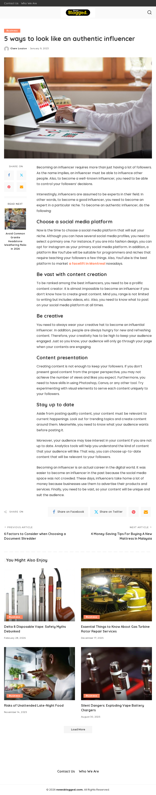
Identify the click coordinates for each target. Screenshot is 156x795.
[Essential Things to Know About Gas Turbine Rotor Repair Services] (116, 594)
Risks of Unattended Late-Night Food (34, 705)
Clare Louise (18, 48)
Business (12, 30)
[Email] (21, 187)
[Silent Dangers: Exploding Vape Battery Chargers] (116, 673)
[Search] (149, 12)
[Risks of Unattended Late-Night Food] (39, 673)
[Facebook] (9, 175)
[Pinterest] (9, 187)
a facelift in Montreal (87, 263)
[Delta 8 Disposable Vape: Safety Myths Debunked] (39, 594)
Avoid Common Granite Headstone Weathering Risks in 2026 (15, 241)
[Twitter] (21, 175)
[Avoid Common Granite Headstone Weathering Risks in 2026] (15, 219)
